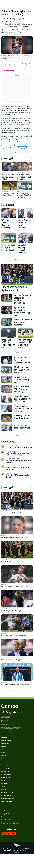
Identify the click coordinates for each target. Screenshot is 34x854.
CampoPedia (5, 814)
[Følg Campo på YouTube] (14, 712)
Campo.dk (3, 716)
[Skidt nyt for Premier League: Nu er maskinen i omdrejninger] (6, 298)
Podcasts (4, 756)
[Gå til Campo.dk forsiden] (9, 708)
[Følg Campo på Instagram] (2, 712)
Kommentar (5, 759)
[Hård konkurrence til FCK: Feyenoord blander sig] (6, 389)
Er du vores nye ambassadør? (10, 823)
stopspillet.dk (7, 850)
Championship (6, 777)
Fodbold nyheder (6, 740)
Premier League (9, 70)
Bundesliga (4, 783)
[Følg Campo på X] (18, 712)
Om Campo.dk (5, 811)
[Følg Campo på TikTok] (10, 712)
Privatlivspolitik (6, 820)
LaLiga (3, 780)
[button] (17, 45)
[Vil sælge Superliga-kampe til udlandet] (25, 238)
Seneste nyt (5, 743)
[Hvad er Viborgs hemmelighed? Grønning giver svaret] (25, 333)
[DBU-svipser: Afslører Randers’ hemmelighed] (8, 213)
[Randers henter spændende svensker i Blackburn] (6, 408)
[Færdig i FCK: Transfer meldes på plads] (6, 379)
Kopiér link (28, 64)
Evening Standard (18, 124)
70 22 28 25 (26, 849)
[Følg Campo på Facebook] (6, 712)
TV (2, 750)
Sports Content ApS (5, 717)
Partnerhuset (10, 728)
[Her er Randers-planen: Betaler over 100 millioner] (25, 213)
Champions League (7, 792)
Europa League (6, 795)
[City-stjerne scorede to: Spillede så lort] (17, 274)
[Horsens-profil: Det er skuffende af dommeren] (6, 322)
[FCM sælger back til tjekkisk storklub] (6, 418)
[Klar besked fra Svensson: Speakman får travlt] (6, 360)
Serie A (3, 786)
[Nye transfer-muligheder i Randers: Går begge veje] (6, 310)
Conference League (7, 798)
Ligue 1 (3, 789)
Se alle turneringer (7, 801)
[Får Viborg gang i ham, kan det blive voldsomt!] (8, 238)
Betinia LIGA (5, 771)
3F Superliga (5, 768)
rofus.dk (23, 850)
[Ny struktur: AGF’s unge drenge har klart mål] (8, 333)
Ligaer (3, 753)
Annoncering (5, 808)
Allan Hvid (7, 65)
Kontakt (3, 817)
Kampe (3, 747)
